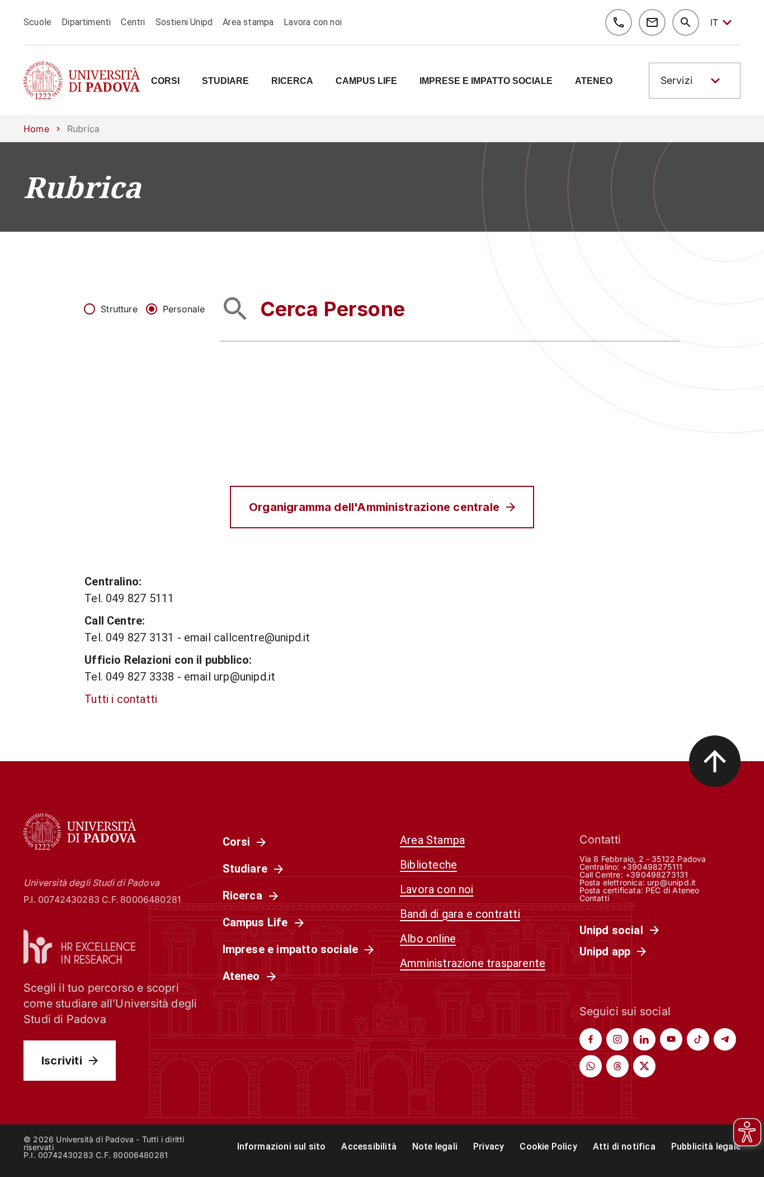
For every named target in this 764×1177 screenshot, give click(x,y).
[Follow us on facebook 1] (590, 1039)
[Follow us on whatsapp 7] (590, 1066)
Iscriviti (61, 1060)
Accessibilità (368, 1146)
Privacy (488, 1146)
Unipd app (605, 951)
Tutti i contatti (120, 699)
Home (36, 128)
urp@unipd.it (671, 882)
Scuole (37, 22)
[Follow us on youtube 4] (671, 1039)
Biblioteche (428, 864)
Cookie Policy (548, 1146)
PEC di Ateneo (672, 890)
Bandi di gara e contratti (460, 914)
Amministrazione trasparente (472, 963)
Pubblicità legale (706, 1146)
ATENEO (593, 81)
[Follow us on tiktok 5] (698, 1039)
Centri (133, 22)
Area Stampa (432, 840)
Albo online (428, 938)
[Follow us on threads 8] (617, 1066)
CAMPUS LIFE (366, 81)
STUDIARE (225, 81)
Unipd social (611, 930)
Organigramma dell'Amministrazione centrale (374, 507)
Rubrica (82, 187)
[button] (695, 81)
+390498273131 (656, 874)
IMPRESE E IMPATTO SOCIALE (486, 81)
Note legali (435, 1146)
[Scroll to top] (715, 761)
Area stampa (248, 22)
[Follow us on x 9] (644, 1066)
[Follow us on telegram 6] (725, 1039)
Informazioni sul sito (281, 1146)
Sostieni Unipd (184, 22)
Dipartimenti (86, 22)
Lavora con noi (313, 22)
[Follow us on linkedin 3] (644, 1039)
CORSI (165, 81)
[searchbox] (450, 308)
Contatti (594, 898)
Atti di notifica (624, 1146)
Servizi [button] (676, 80)
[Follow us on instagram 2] (617, 1039)
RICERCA (292, 81)
